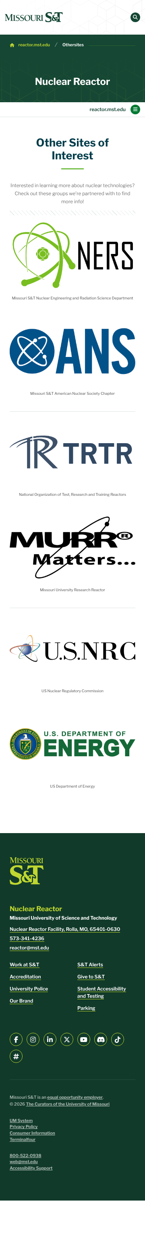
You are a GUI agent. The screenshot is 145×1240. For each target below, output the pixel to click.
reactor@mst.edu (29, 948)
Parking (86, 1008)
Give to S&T (91, 977)
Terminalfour (22, 1139)
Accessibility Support (31, 1168)
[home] (34, 17)
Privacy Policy (24, 1126)
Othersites (73, 44)
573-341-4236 (27, 938)
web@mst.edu (24, 1161)
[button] (135, 17)
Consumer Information (32, 1133)
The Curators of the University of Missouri (68, 1104)
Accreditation (25, 977)
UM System (21, 1120)
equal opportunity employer (75, 1097)
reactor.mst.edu (34, 44)
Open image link (72, 255)
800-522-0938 (25, 1155)
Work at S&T (24, 964)
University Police (29, 989)
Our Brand (21, 1001)
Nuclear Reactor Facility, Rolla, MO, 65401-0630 (65, 929)
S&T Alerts (90, 964)
